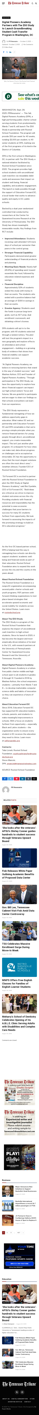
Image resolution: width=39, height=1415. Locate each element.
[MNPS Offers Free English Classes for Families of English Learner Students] (19, 967)
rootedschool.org (12, 612)
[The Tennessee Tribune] (19, 3)
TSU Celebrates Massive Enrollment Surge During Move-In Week (16, 947)
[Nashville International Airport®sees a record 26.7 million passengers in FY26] (8, 1205)
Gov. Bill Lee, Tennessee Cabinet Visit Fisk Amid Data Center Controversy (18, 911)
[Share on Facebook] (3, 52)
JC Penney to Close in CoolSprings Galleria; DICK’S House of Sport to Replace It (25, 1218)
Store (32, 1399)
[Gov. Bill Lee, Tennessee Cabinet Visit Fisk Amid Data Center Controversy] (19, 894)
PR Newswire (13, 41)
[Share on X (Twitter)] (7, 52)
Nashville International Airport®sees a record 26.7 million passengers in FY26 (25, 1203)
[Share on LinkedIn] (10, 52)
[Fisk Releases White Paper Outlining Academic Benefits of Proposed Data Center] (19, 858)
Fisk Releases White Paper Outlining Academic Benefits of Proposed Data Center (18, 874)
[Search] (36, 3)
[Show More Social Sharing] (14, 52)
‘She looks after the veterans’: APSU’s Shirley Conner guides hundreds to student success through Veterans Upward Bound (19, 834)
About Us (6, 1399)
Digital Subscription (20, 1399)
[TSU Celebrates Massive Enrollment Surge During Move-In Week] (19, 930)
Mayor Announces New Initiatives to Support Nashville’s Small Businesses (26, 1189)
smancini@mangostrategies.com (21, 763)
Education (6, 17)
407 (18, 1232)
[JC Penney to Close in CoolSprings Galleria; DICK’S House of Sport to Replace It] (8, 1220)
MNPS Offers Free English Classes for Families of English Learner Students (17, 983)
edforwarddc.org (12, 741)
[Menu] (3, 3)
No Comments (28, 44)
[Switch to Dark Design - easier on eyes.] (32, 3)
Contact (27, 1401)
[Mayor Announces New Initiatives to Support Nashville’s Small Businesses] (8, 1191)
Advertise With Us (15, 1401)
